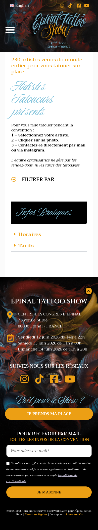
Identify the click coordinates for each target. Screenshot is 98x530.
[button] (10, 29)
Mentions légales (36, 514)
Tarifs (26, 245)
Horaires (29, 234)
